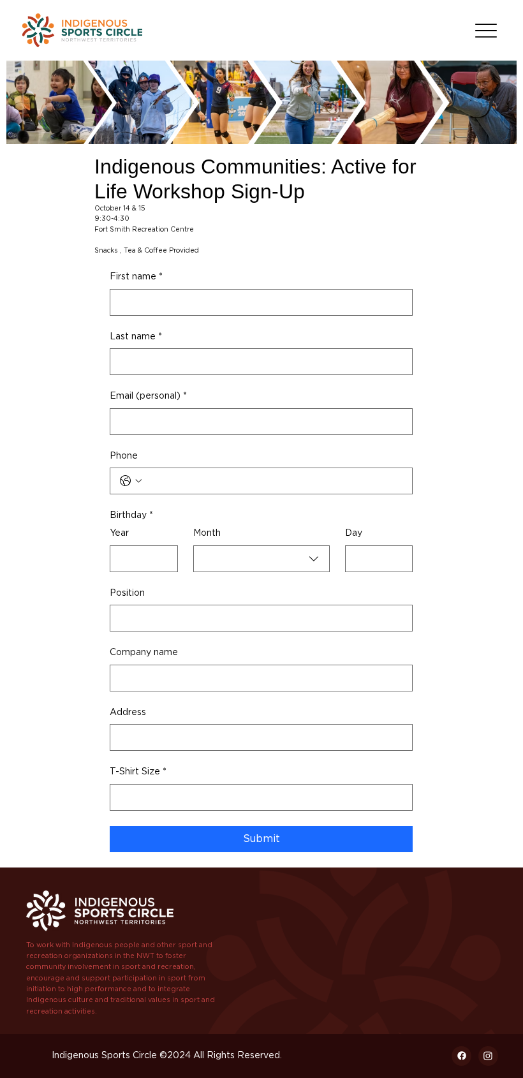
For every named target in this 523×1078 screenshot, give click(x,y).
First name (136, 276)
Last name (136, 336)
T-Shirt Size (138, 771)
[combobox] (261, 558)
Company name (144, 652)
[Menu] (486, 30)
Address (128, 712)
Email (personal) (148, 396)
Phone (124, 456)
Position (127, 593)
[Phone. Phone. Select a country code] (131, 481)
